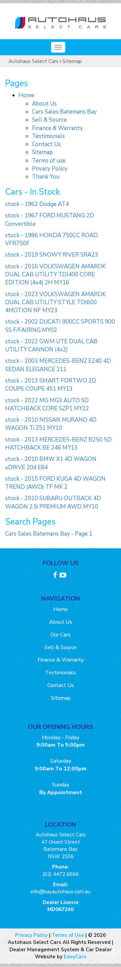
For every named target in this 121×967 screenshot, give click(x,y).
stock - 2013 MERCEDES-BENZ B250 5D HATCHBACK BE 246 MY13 (58, 444)
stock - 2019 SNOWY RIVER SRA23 (51, 255)
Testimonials (48, 136)
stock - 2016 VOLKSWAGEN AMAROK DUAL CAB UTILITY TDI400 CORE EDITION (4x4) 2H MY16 (55, 275)
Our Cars (60, 634)
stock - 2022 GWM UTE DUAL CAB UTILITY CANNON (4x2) (51, 345)
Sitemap (72, 61)
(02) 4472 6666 (60, 874)
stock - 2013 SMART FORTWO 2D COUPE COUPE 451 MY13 (50, 385)
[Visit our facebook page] (55, 576)
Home (26, 95)
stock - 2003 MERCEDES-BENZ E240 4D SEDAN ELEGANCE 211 (58, 365)
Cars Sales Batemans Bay (64, 112)
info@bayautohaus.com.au (60, 891)
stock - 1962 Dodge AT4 (37, 204)
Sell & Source (49, 120)
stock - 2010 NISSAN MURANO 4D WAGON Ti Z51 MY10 (50, 424)
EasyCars (75, 956)
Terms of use (49, 160)
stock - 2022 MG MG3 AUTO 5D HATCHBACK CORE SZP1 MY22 (47, 404)
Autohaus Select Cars (33, 61)
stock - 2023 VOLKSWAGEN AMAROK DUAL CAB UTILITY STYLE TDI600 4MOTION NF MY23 (55, 302)
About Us (44, 104)
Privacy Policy (50, 168)
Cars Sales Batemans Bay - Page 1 (48, 534)
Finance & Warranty (57, 128)
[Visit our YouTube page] (63, 576)
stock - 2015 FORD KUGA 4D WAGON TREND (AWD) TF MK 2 (55, 483)
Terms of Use (68, 935)
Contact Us (46, 144)
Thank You (45, 177)
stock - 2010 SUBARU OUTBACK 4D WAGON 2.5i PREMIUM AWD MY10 (53, 502)
